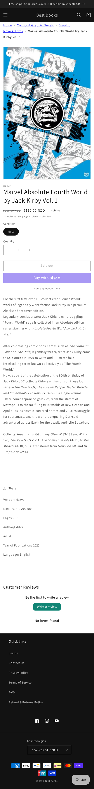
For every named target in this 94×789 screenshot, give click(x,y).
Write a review (47, 606)
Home (7, 25)
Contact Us (16, 663)
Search (13, 653)
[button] (5, 15)
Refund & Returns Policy (26, 702)
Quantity (8, 241)
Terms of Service (20, 682)
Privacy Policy (18, 673)
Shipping (22, 216)
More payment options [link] (47, 288)
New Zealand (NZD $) (45, 750)
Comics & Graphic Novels (35, 25)
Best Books (51, 780)
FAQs (12, 692)
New (13, 232)
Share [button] (12, 488)
